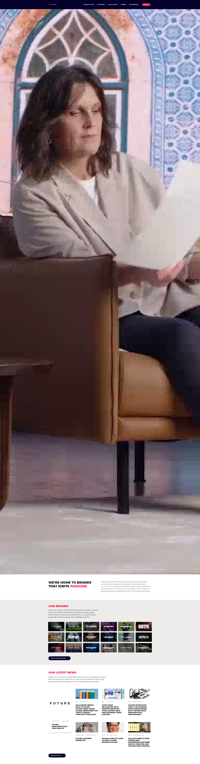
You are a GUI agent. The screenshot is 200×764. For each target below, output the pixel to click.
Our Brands (101, 4)
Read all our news (56, 755)
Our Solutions (113, 4)
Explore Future (89, 4)
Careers (123, 4)
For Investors (133, 4)
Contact (146, 4)
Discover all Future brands (58, 658)
